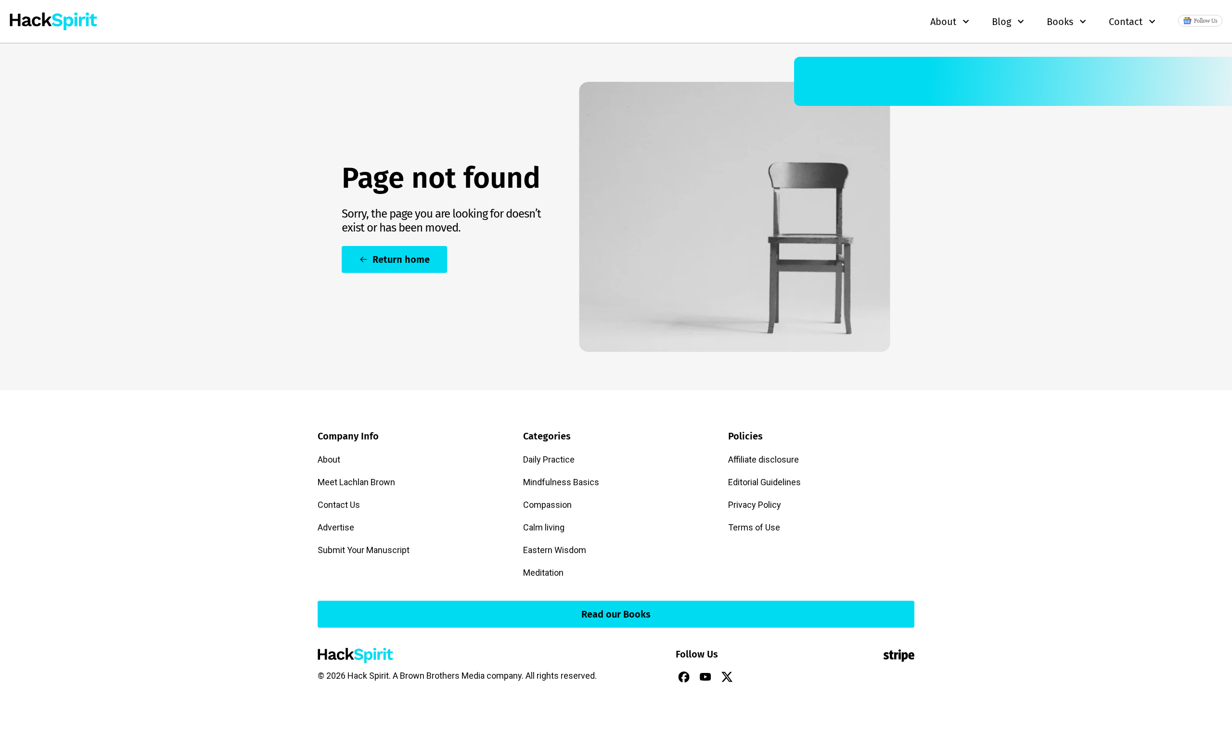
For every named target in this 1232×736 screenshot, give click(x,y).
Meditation (543, 573)
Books (1060, 21)
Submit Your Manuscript (364, 550)
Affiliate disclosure (763, 459)
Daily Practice (549, 459)
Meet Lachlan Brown (356, 482)
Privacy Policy (754, 505)
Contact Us (339, 505)
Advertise (336, 527)
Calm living (544, 527)
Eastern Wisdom (554, 550)
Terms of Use (754, 527)
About (329, 459)
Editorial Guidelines (764, 482)
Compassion (547, 505)
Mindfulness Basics (561, 482)
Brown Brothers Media (442, 676)
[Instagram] (749, 677)
